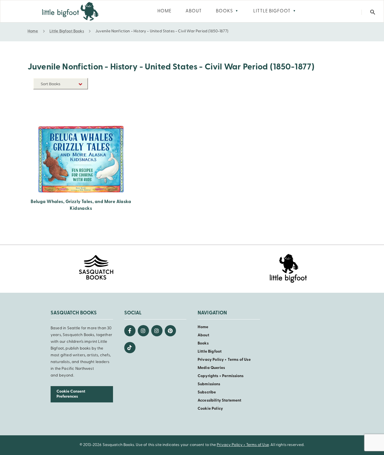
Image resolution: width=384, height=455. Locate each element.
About (203, 335)
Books (203, 343)
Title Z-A (79, 114)
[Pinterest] (170, 330)
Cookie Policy (210, 409)
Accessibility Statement (219, 400)
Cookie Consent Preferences (71, 394)
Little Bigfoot (210, 352)
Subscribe (207, 392)
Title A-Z (79, 105)
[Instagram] (143, 330)
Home (203, 327)
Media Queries (211, 368)
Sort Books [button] (51, 84)
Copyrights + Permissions (221, 376)
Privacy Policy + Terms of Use (224, 360)
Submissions (209, 384)
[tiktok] (129, 347)
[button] (373, 12)
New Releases (75, 97)
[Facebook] (129, 330)
